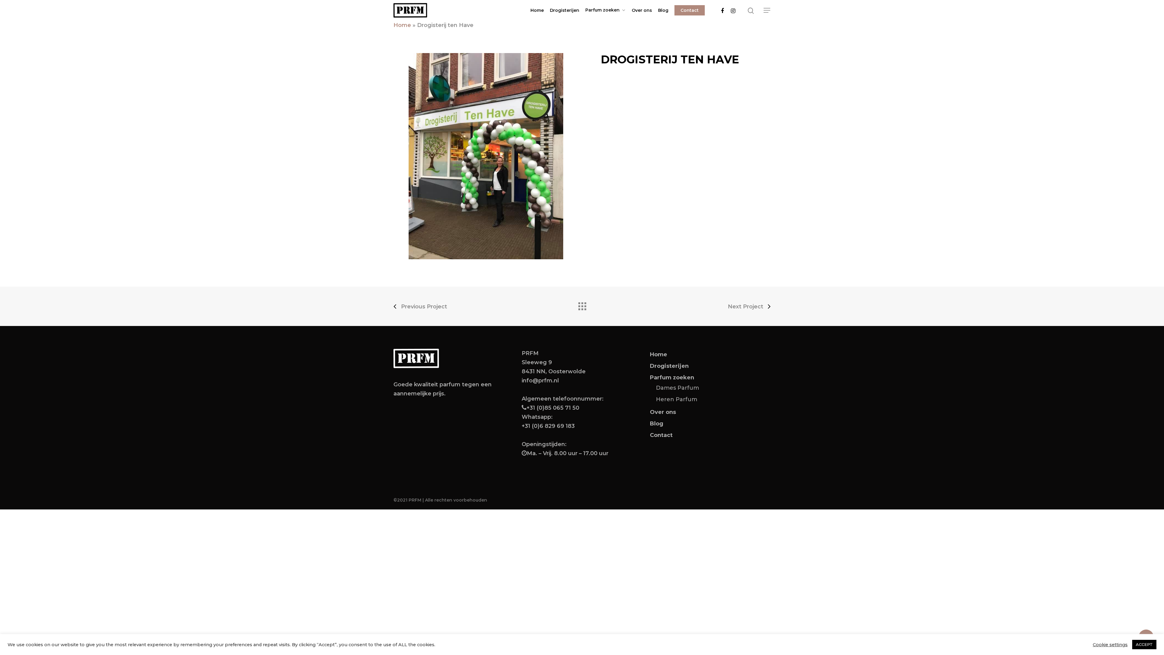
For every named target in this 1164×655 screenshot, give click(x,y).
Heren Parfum (676, 399)
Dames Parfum (677, 388)
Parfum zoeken (602, 10)
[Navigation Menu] (767, 10)
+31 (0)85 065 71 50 (553, 408)
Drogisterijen (564, 10)
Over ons (642, 10)
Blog (663, 10)
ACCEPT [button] (1144, 644)
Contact (690, 10)
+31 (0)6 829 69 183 (548, 426)
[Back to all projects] (582, 305)
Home (537, 10)
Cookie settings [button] (1110, 644)
